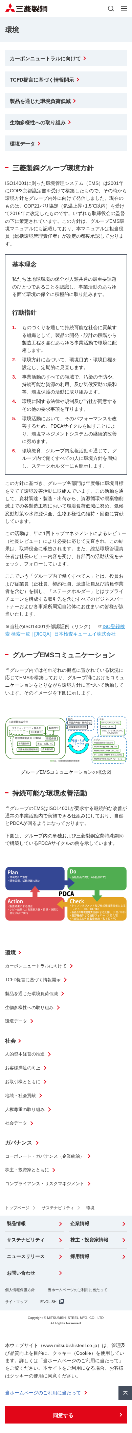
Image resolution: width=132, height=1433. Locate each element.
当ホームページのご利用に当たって (77, 1290)
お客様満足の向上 (22, 1067)
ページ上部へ (125, 1393)
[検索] (111, 8)
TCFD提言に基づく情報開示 (33, 979)
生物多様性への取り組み (29, 1007)
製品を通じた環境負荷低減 (31, 993)
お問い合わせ (21, 1273)
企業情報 (79, 1223)
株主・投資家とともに (27, 1169)
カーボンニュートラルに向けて (36, 965)
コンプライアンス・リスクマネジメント (44, 1183)
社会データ (16, 1123)
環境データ (16, 1021)
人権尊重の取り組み (25, 1109)
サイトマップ (16, 1302)
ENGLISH (48, 1302)
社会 (10, 1041)
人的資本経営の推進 (25, 1053)
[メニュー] (124, 8)
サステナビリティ (26, 1239)
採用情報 (79, 1256)
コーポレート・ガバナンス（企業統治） (44, 1156)
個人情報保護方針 (20, 1290)
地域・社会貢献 (20, 1095)
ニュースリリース (26, 1256)
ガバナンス (19, 1143)
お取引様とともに (22, 1081)
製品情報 (16, 1223)
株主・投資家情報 (89, 1239)
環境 (10, 953)
